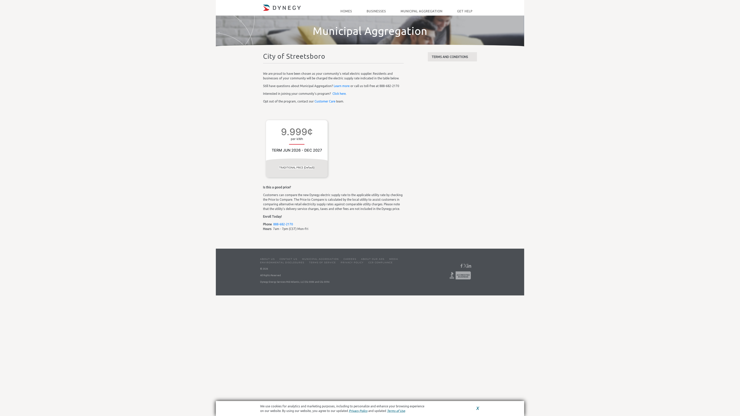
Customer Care (324, 101)
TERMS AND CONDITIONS (450, 57)
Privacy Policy (352, 262)
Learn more (342, 86)
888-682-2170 (283, 224)
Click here (339, 93)
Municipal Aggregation (320, 259)
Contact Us (288, 259)
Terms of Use (396, 411)
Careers (350, 259)
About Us (267, 259)
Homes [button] (346, 11)
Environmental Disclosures (282, 262)
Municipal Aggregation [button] (421, 11)
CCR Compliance (380, 262)
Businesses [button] (376, 11)
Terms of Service (322, 262)
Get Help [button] (465, 11)
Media (393, 259)
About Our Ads (372, 259)
